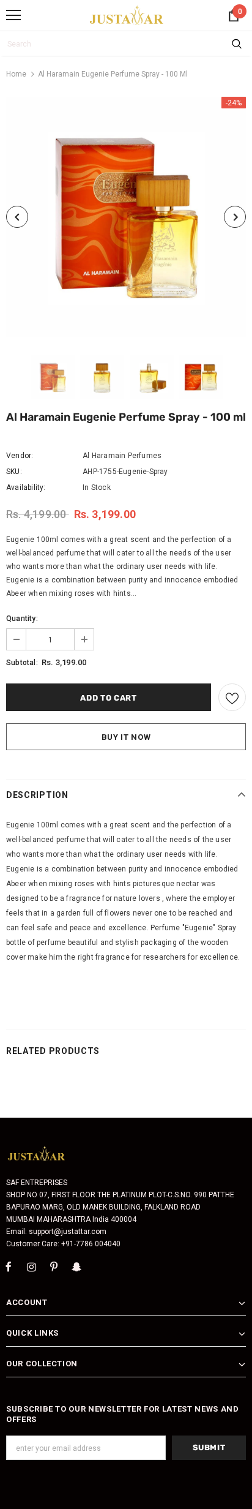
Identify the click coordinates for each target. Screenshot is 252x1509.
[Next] (235, 217)
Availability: (26, 487)
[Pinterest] (54, 1267)
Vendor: (19, 455)
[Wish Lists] (232, 697)
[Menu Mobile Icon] (13, 15)
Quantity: (22, 618)
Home (16, 74)
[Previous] (17, 217)
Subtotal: (22, 662)
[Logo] (126, 15)
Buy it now (126, 737)
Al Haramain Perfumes (122, 455)
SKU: (14, 471)
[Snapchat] (76, 1267)
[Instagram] (31, 1267)
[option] (126, 217)
